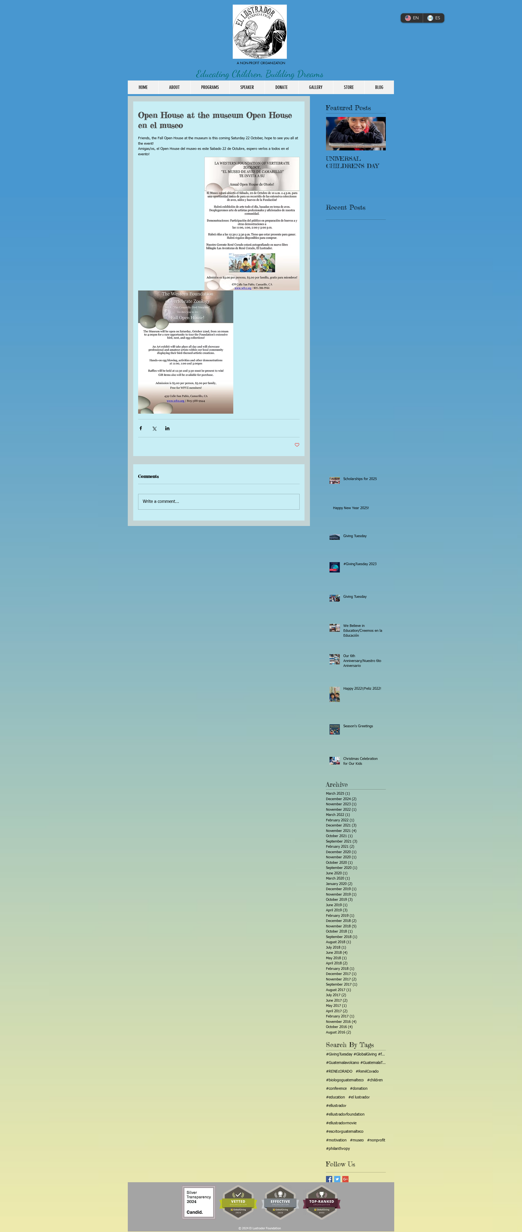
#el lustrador (359, 1097)
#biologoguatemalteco (345, 1080)
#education (335, 1097)
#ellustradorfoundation (345, 1114)
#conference (336, 1089)
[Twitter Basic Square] (337, 1179)
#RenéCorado (367, 1071)
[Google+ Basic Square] (345, 1179)
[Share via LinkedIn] (167, 428)
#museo (357, 1140)
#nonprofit (376, 1140)
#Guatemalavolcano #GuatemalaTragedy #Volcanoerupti (356, 1063)
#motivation (336, 1140)
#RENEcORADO (339, 1071)
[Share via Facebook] (140, 428)
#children (375, 1080)
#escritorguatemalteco (344, 1132)
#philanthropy (338, 1149)
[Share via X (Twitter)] (154, 428)
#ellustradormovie (341, 1123)
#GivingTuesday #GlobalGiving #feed (356, 1054)
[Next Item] (377, 133)
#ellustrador (336, 1106)
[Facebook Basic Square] (329, 1179)
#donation (359, 1089)
